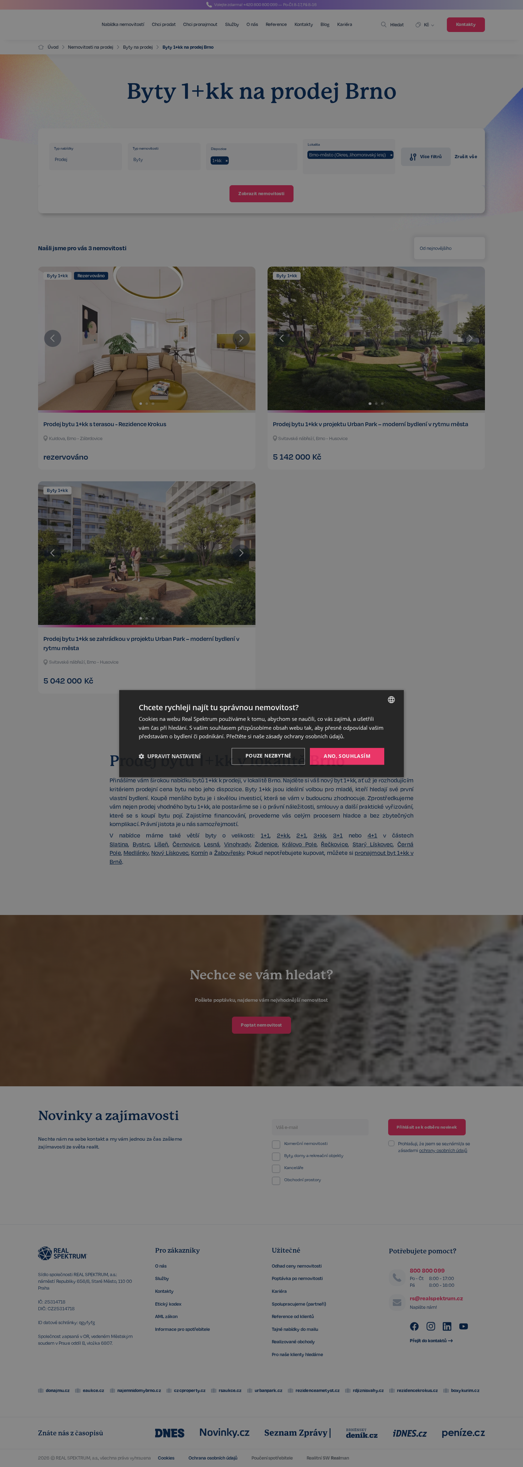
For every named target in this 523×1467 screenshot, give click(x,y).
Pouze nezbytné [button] (268, 755)
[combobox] (391, 699)
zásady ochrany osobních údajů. (305, 736)
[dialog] (261, 733)
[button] (170, 756)
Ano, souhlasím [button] (347, 756)
